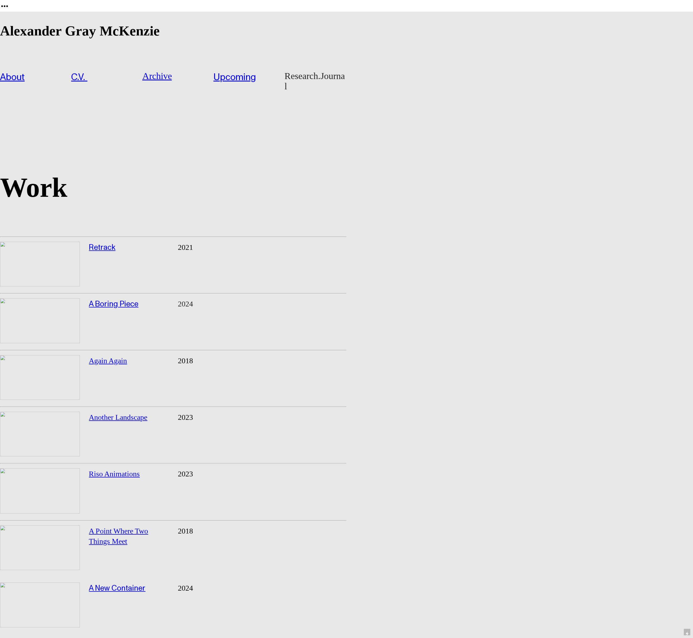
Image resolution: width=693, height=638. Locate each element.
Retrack (102, 247)
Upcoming (234, 77)
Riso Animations (114, 474)
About (12, 77)
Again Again (108, 360)
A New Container (117, 588)
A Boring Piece (113, 304)
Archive (157, 76)
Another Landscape (118, 417)
